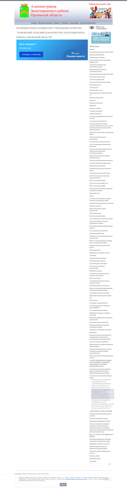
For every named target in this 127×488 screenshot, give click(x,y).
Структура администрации (96, 79)
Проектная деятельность (96, 103)
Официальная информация (96, 54)
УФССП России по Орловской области (99, 173)
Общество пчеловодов (95, 206)
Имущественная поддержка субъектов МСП (101, 52)
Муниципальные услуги (95, 90)
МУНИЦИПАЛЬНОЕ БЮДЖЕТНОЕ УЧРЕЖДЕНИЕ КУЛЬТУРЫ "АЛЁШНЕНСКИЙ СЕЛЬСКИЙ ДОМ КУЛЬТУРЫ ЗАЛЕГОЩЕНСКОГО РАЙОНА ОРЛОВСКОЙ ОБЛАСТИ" (101, 383)
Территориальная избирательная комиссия (101, 203)
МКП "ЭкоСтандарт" (95, 278)
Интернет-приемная (45, 23)
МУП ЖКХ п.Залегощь (95, 270)
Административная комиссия (97, 260)
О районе (91, 49)
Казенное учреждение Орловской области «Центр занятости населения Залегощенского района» (100, 151)
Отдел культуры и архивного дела (98, 183)
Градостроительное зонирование (98, 263)
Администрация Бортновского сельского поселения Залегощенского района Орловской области (100, 351)
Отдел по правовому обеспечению (98, 230)
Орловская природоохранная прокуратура (101, 160)
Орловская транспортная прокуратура (100, 163)
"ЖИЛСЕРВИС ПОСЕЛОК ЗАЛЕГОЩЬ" (101, 411)
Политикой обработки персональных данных (76, 479)
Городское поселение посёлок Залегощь (100, 82)
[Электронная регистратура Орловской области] (101, 43)
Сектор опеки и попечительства (98, 121)
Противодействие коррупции (97, 165)
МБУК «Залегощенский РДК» (97, 180)
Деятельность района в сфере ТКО (98, 322)
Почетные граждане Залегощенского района (101, 74)
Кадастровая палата (95, 250)
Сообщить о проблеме (31, 54)
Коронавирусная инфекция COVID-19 (99, 421)
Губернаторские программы (97, 57)
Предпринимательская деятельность (99, 285)
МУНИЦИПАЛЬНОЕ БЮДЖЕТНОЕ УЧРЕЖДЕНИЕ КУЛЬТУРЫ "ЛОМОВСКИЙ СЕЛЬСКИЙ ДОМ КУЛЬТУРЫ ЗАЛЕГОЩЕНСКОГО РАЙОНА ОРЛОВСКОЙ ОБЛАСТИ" (100, 394)
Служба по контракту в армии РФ (98, 341)
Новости (57, 23)
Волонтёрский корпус (88, 23)
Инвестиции (92, 105)
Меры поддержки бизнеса (96, 97)
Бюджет (91, 196)
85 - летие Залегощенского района (98, 310)
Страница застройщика (95, 111)
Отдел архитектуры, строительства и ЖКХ (101, 218)
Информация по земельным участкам (99, 252)
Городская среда (93, 87)
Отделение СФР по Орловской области (99, 141)
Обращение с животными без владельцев (100, 329)
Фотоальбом (74, 23)
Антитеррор (92, 255)
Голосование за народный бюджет (98, 303)
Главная (34, 23)
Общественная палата (95, 213)
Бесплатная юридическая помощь (98, 418)
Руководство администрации (97, 76)
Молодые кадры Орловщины (97, 216)
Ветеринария (93, 332)
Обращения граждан (95, 84)
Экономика (92, 100)
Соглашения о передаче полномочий (99, 293)
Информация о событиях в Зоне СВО (99, 443)
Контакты (65, 23)
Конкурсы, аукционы (95, 108)
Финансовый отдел (94, 193)
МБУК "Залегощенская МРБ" (97, 185)
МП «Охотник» (93, 300)
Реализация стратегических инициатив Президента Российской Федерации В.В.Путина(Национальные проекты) (100, 371)
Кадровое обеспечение (95, 113)
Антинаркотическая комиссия (97, 258)
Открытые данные (94, 455)
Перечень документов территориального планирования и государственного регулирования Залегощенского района (100, 337)
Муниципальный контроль (96, 233)
